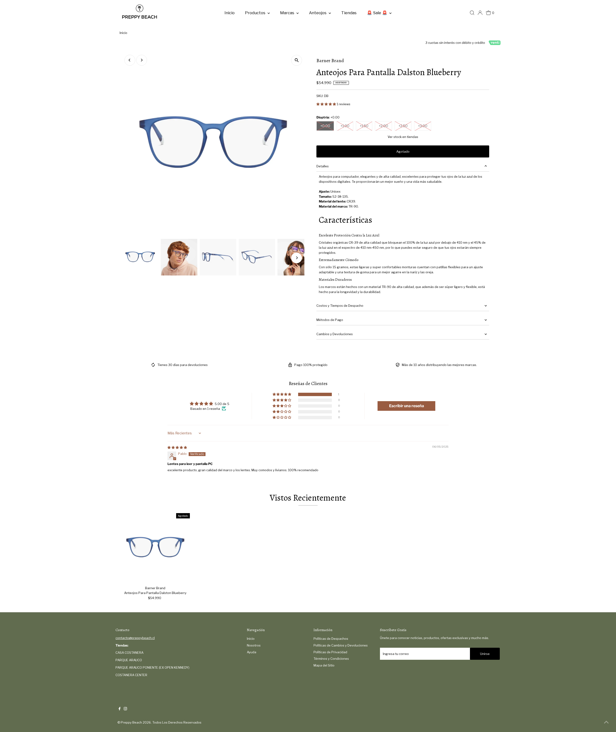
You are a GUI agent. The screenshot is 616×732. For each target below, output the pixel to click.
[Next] (141, 60)
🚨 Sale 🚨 (377, 12)
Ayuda (251, 652)
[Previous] (129, 60)
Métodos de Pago (329, 320)
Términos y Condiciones (331, 658)
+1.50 (364, 126)
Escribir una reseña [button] (406, 406)
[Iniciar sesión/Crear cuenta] (480, 13)
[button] (326, 104)
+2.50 (403, 126)
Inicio (230, 12)
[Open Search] (472, 13)
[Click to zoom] (296, 60)
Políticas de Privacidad (330, 652)
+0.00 (325, 126)
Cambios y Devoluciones (334, 334)
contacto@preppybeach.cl (135, 638)
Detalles (322, 166)
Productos (255, 12)
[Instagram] (125, 709)
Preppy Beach (131, 722)
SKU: (319, 96)
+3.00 (422, 126)
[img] (177, 447)
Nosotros (254, 645)
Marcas (287, 12)
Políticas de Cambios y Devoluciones (341, 645)
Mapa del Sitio (324, 665)
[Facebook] (119, 709)
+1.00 (344, 126)
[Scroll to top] (606, 722)
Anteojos (318, 12)
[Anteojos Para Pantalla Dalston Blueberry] (155, 547)
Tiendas (349, 12)
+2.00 (383, 126)
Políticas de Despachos (331, 638)
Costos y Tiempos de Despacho (339, 305)
